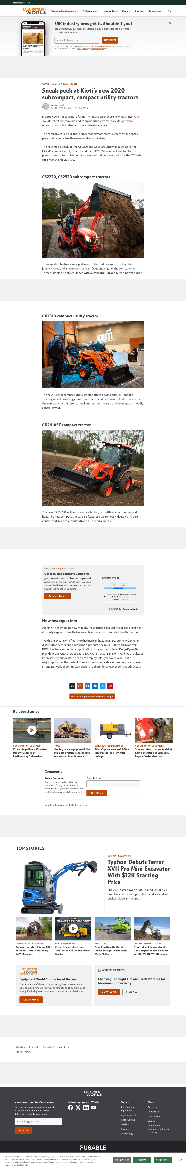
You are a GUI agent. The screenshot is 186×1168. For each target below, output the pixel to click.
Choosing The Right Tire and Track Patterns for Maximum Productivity (131, 981)
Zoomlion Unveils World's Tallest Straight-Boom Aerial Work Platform (111, 951)
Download (109, 991)
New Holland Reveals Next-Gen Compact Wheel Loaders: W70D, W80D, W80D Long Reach (151, 951)
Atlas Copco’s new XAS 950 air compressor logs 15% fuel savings (112, 753)
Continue (96, 792)
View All (131, 991)
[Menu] (16, 11)
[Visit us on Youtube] (93, 1107)
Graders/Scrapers (66, 943)
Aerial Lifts (101, 943)
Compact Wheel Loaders (147, 943)
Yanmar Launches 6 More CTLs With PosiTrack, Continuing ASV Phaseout (34, 951)
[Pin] (110, 686)
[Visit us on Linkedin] (86, 1107)
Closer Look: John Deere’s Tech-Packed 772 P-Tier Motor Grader (72, 951)
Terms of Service (97, 48)
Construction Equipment (60, 83)
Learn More (31, 999)
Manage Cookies (122, 1160)
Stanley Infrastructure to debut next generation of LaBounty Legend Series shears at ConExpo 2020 (153, 753)
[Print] (72, 686)
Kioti (137, 116)
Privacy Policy (82, 48)
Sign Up (23, 1130)
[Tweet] (102, 686)
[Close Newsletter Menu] (169, 22)
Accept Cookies (162, 1160)
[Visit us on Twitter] (78, 1107)
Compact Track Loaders (29, 943)
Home (57, 746)
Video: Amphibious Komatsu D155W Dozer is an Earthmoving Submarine (30, 753)
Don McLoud (57, 104)
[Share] (87, 686)
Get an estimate (57, 596)
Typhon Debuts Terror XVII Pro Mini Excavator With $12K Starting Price (139, 872)
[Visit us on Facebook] (70, 1107)
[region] (93, 1160)
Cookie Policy (23, 1165)
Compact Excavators (120, 856)
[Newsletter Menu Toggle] (169, 11)
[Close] (181, 1160)
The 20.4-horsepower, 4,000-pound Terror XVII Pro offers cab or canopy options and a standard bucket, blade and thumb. (138, 894)
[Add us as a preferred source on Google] (80, 686)
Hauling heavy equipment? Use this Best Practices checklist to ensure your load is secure (72, 753)
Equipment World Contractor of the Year (48, 979)
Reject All (142, 1160)
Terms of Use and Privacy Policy (99, 46)
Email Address (94, 778)
